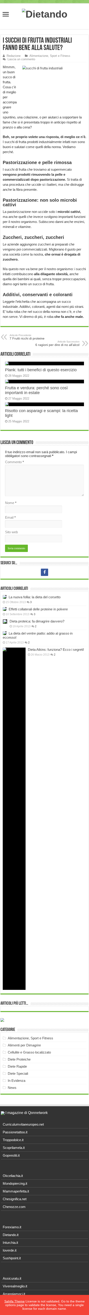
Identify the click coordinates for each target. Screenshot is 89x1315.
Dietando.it (10, 1235)
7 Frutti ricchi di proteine (27, 337)
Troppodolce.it (13, 1140)
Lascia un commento (21, 59)
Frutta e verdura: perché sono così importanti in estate (36, 390)
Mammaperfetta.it (16, 1191)
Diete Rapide (17, 1066)
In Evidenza (16, 1080)
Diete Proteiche (19, 1059)
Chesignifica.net (14, 1199)
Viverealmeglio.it (15, 1286)
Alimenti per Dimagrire (24, 1045)
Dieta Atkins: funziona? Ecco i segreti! (56, 649)
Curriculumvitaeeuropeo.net (23, 1124)
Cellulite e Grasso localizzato (29, 1052)
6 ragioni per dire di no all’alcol (57, 343)
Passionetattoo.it (15, 1132)
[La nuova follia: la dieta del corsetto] (4, 597)
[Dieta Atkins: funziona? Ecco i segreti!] (14, 819)
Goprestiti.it (11, 1155)
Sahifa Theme (14, 1301)
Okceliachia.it (13, 1176)
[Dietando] (44, 13)
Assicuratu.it (12, 1278)
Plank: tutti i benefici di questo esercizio (41, 370)
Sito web (11, 532)
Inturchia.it (10, 1242)
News (12, 1088)
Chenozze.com (14, 1207)
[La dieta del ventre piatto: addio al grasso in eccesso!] (4, 633)
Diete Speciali (18, 1073)
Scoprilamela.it (14, 1148)
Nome (10, 503)
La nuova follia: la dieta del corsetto (34, 597)
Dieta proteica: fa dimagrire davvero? (37, 621)
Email (10, 517)
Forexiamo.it (12, 1227)
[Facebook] (44, 572)
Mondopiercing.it (15, 1183)
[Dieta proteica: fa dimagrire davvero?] (5, 621)
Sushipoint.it (12, 1258)
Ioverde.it (9, 1250)
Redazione (14, 56)
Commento (14, 462)
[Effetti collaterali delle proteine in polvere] (4, 609)
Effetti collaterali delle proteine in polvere (38, 609)
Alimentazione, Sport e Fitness (49, 56)
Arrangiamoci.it (14, 1294)
